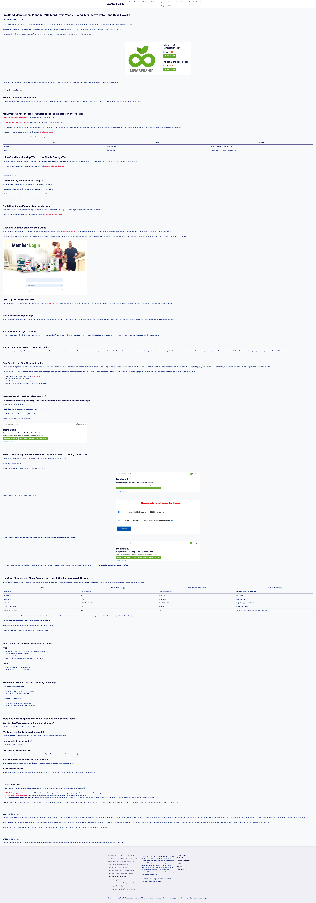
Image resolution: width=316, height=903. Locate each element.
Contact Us (180, 858)
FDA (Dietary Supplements (14, 793)
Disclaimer (180, 866)
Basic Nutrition (129, 870)
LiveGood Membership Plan (117, 877)
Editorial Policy (181, 869)
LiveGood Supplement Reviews (118, 867)
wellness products (70, 231)
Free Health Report (187, 2)
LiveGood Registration (115, 870)
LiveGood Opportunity (115, 880)
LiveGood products (46, 132)
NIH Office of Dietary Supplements (17, 795)
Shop (177, 2)
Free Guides (120, 858)
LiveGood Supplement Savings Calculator (121, 883)
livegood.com (53, 303)
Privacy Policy (181, 855)
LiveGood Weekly (113, 873)
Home (131, 2)
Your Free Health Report (128, 861)
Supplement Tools (167, 6)
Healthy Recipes (113, 861)
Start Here (145, 2)
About (179, 863)
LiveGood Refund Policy (116, 886)
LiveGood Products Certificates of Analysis (122, 889)
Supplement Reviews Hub (121, 864)
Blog (196, 2)
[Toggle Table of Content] (20, 90)
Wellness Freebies (127, 873)
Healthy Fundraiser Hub (115, 855)
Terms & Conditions (183, 861)
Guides (202, 2)
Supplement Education (167, 2)
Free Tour (137, 2)
